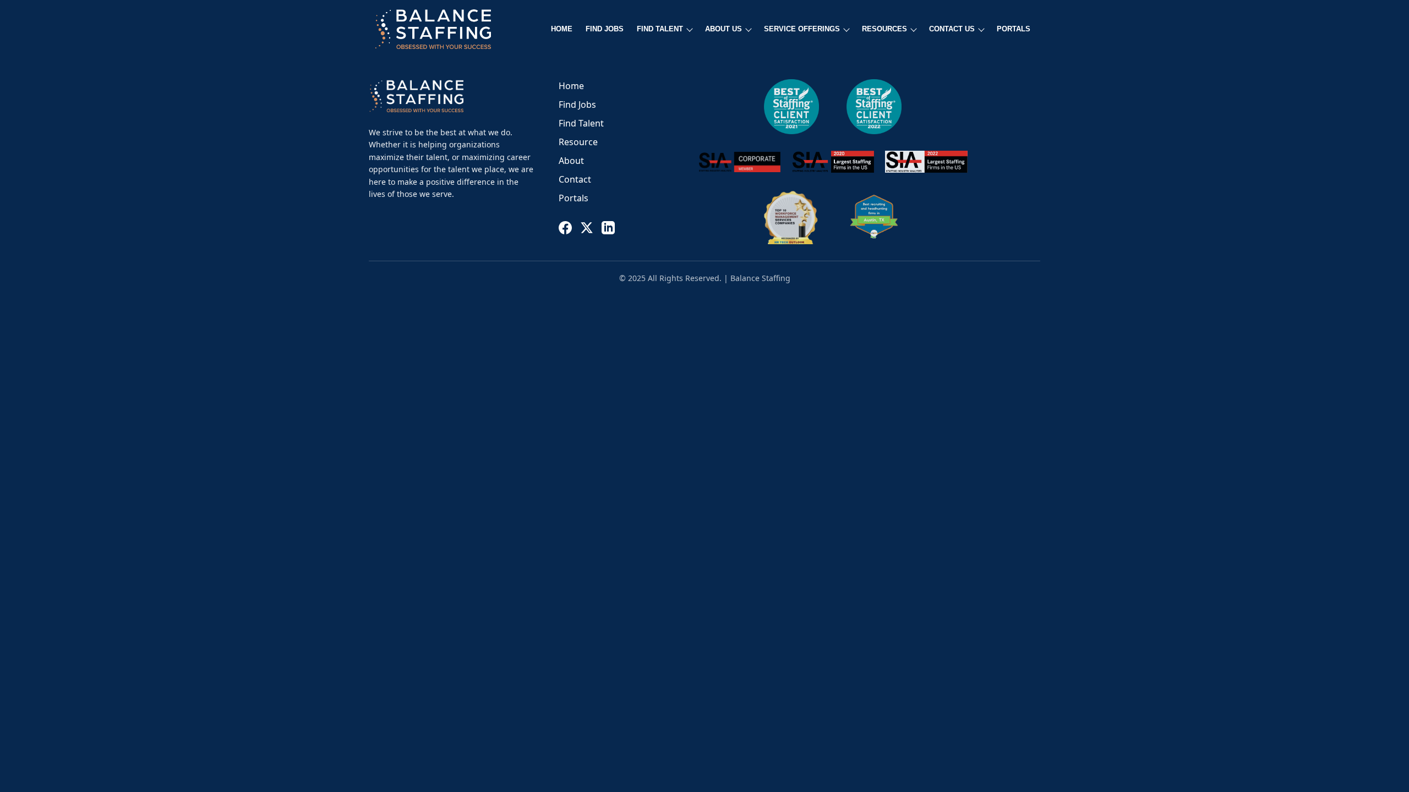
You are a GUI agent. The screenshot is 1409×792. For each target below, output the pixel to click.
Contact (575, 179)
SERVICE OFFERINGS (802, 29)
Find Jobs (577, 104)
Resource (578, 142)
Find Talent (581, 123)
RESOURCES (884, 29)
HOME (561, 29)
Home (571, 86)
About (571, 161)
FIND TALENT (660, 29)
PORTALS (1013, 29)
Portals (573, 198)
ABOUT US (723, 29)
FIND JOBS (605, 29)
